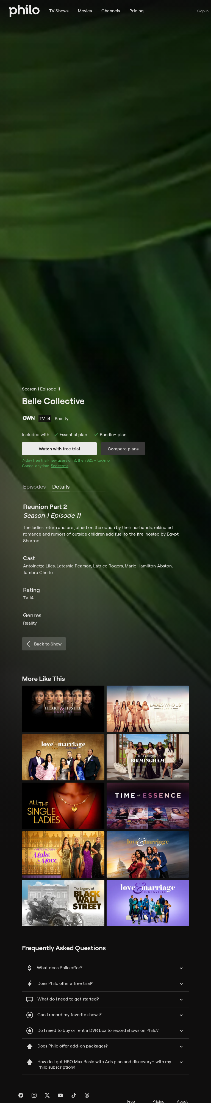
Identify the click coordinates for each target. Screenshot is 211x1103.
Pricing (136, 10)
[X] (47, 1095)
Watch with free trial (59, 448)
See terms (59, 465)
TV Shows (58, 10)
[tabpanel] (105, 564)
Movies (85, 10)
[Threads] (87, 1095)
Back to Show (48, 644)
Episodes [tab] (34, 486)
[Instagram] (34, 1095)
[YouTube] (60, 1095)
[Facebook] (21, 1095)
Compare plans (123, 448)
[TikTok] (73, 1095)
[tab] (61, 487)
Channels (110, 10)
